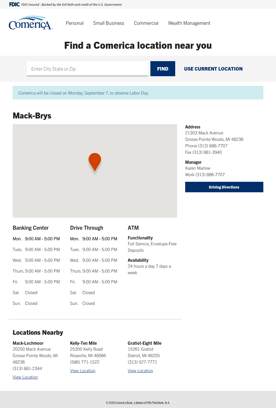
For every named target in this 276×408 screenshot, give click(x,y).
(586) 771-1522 (84, 361)
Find (162, 68)
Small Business (108, 23)
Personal (75, 23)
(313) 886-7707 (212, 145)
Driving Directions (224, 186)
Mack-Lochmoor (28, 343)
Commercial (146, 23)
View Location (25, 376)
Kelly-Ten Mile (83, 343)
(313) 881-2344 (27, 368)
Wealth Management (189, 23)
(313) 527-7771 (142, 361)
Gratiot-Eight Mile (144, 343)
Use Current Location (213, 68)
